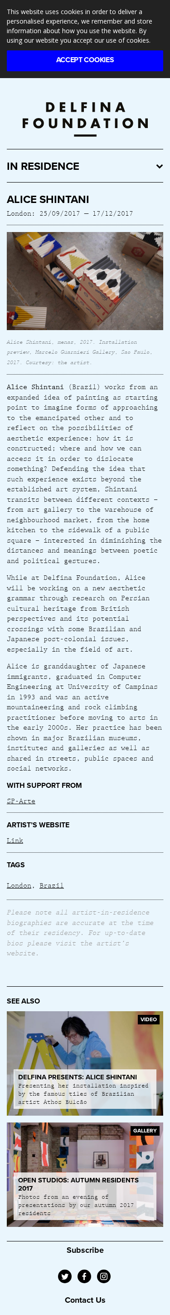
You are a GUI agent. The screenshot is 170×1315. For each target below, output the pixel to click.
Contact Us (85, 1300)
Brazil (51, 885)
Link (15, 840)
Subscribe (85, 1250)
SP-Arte (21, 800)
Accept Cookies (85, 59)
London (19, 885)
